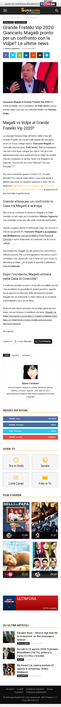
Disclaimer (19, 692)
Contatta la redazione (35, 689)
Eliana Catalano (12, 48)
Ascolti (20, 660)
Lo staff (20, 689)
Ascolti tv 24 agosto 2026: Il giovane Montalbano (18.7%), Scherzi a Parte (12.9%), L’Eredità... (37, 652)
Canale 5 (15, 355)
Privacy (50, 689)
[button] (57, 11)
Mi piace (52, 418)
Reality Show (16, 17)
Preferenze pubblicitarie (36, 692)
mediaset (26, 355)
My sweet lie (22, 676)
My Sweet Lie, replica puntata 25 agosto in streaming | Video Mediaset (35, 669)
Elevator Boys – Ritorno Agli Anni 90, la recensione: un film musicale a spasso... (37, 636)
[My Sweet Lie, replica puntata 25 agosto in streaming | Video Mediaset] (9, 669)
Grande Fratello (30, 17)
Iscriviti (52, 437)
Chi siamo (10, 689)
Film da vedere (23, 643)
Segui (53, 425)
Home (5, 17)
